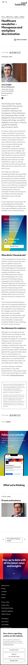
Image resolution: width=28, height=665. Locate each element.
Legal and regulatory (7, 611)
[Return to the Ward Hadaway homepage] (21, 4)
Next (25, 539)
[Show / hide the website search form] (6, 2)
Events (3, 597)
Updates (16, 17)
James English (6, 84)
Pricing (3, 588)
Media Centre (5, 585)
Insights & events (9, 17)
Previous (3, 539)
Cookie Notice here (8, 645)
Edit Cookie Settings (7, 608)
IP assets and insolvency (11, 501)
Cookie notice (5, 605)
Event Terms (5, 622)
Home (2, 17)
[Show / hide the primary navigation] (3, 1)
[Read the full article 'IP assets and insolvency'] (14, 510)
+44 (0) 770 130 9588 (7, 91)
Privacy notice (5, 602)
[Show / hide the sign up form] (14, 573)
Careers (3, 594)
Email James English (6, 93)
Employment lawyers (17, 375)
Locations (4, 591)
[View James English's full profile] (14, 72)
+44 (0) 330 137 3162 (7, 89)
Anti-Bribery (5, 619)
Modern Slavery (6, 614)
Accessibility (5, 625)
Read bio (4, 95)
